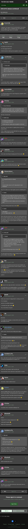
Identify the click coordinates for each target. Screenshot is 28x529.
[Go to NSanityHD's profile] (2, 414)
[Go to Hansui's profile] (2, 378)
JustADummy (7, 56)
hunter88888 (8, 89)
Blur (5, 260)
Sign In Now (14, 504)
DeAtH (6, 42)
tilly (5, 313)
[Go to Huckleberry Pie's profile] (2, 354)
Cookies (23, 524)
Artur (5, 159)
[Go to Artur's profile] (2, 160)
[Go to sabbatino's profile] (2, 150)
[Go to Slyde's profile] (2, 366)
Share (7, 510)
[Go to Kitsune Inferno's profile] (2, 172)
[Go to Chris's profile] (2, 139)
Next (23, 18)
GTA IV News (11, 13)
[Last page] (26, 18)
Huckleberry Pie (8, 353)
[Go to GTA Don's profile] (2, 101)
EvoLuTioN (7, 23)
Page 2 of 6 (14, 18)
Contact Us (17, 524)
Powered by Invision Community (14, 527)
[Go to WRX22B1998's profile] (2, 328)
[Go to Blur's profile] (2, 261)
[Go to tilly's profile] (2, 314)
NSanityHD (7, 413)
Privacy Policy (11, 524)
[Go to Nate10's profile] (2, 295)
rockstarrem (4, 12)
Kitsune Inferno (8, 171)
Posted (9, 24)
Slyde (5, 365)
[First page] (2, 18)
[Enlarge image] (19, 83)
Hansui (6, 377)
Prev (4, 18)
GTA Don (6, 100)
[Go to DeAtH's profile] (2, 43)
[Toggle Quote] (3, 61)
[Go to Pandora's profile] (2, 388)
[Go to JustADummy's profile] (2, 57)
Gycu (5, 280)
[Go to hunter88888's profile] (2, 90)
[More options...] (25, 24)
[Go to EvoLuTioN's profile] (2, 24)
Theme (4, 524)
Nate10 (6, 294)
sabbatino (7, 149)
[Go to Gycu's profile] (2, 281)
